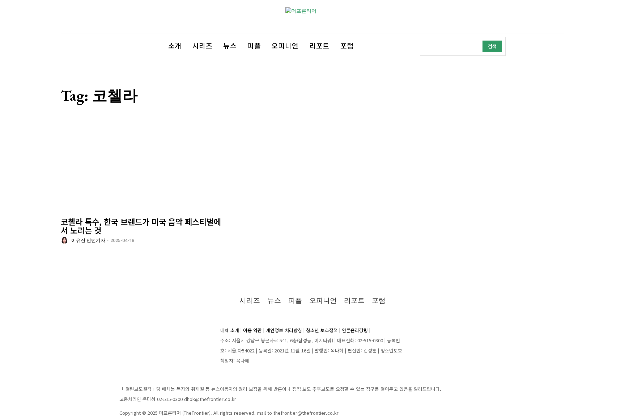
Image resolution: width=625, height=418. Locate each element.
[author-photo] (65, 240)
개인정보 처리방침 (284, 330)
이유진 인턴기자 (88, 240)
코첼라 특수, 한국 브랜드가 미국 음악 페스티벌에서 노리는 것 (141, 226)
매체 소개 (229, 330)
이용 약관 (252, 330)
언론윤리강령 (355, 330)
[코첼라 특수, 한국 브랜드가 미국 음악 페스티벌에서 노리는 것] (143, 175)
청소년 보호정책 (322, 330)
